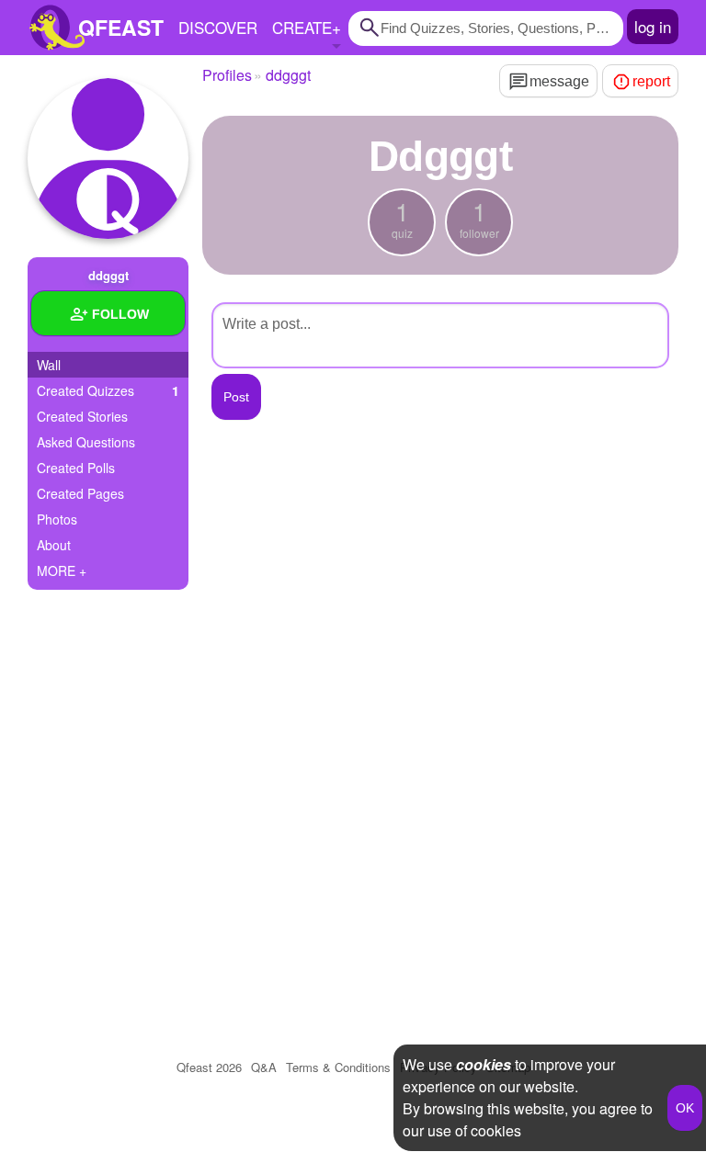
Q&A (264, 1067)
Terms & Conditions (338, 1067)
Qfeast (209, 1067)
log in (652, 26)
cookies (483, 1064)
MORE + (61, 570)
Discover (217, 27)
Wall (49, 365)
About (54, 545)
